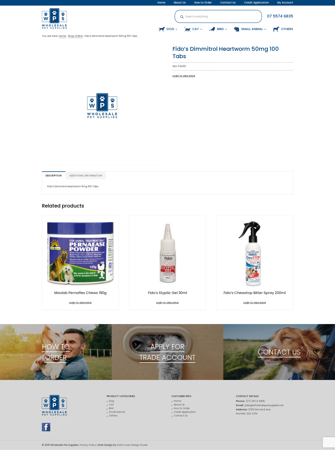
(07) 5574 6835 (255, 401)
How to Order (203, 3)
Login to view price (184, 76)
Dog (111, 401)
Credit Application (256, 3)
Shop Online (75, 36)
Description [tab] (54, 175)
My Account (285, 3)
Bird (111, 408)
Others (113, 415)
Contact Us (228, 3)
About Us (180, 3)
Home (161, 3)
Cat (111, 404)
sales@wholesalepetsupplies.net (264, 405)
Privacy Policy (88, 445)
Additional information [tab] (85, 175)
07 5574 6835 (280, 16)
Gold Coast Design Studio (132, 445)
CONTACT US (279, 352)
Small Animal (117, 412)
